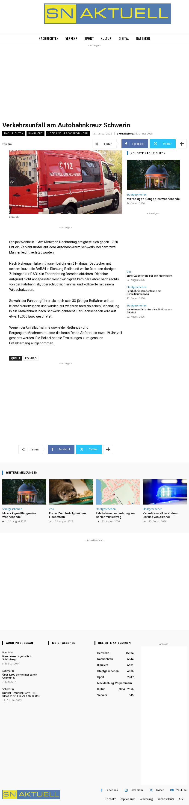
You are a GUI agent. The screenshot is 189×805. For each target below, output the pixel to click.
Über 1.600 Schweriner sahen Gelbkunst (19, 676)
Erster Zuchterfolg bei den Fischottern (149, 275)
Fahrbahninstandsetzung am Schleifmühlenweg (144, 293)
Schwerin (8, 670)
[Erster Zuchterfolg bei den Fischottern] (71, 492)
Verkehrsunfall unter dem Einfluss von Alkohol (149, 311)
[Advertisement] (94, 80)
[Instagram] (126, 790)
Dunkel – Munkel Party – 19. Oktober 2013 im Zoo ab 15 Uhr (20, 695)
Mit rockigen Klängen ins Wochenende (153, 199)
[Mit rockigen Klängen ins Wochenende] (153, 175)
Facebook (112, 790)
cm (10, 144)
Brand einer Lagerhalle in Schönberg (17, 658)
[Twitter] (151, 790)
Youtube (181, 790)
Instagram (137, 790)
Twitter (160, 790)
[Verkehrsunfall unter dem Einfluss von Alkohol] (165, 492)
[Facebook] (101, 790)
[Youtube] (172, 790)
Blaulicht (35, 133)
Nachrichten (14, 133)
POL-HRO (31, 358)
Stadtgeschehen (137, 194)
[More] (182, 143)
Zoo (129, 271)
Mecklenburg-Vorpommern (67, 133)
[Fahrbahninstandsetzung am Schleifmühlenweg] (118, 492)
